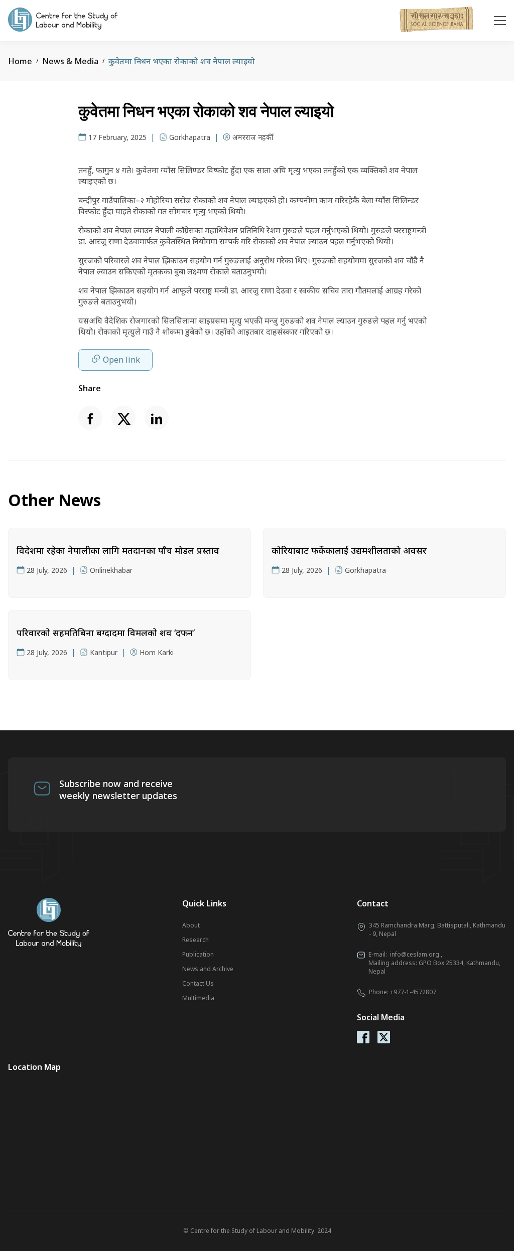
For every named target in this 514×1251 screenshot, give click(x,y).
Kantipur (103, 652)
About (191, 925)
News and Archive (207, 969)
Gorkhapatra (189, 137)
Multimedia (198, 998)
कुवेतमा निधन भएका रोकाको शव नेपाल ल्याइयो (181, 61)
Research (195, 939)
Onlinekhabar (111, 570)
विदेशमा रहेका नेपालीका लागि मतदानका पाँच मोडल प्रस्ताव (118, 550)
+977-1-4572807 (413, 992)
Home (20, 61)
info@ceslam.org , (416, 954)
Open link (121, 359)
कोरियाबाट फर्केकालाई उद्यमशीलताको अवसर (349, 550)
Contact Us (198, 983)
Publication (198, 954)
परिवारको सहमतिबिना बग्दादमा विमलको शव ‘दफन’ (106, 633)
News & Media (70, 61)
